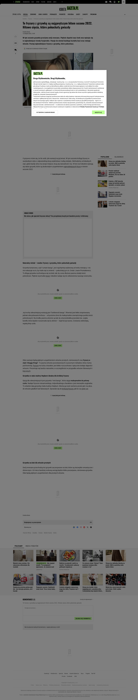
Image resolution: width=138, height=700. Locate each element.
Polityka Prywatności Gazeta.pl (89, 107)
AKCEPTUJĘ (98, 112)
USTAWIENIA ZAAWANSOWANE (45, 112)
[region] (69, 93)
